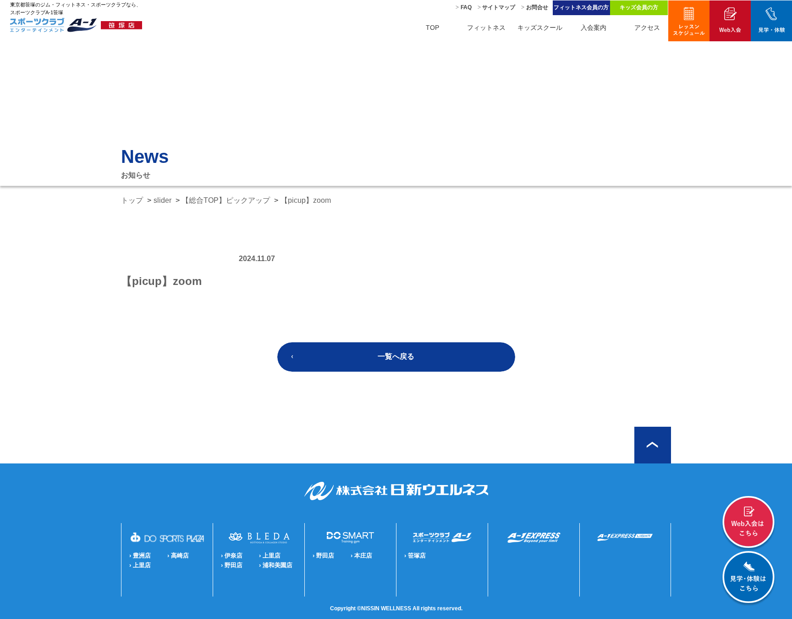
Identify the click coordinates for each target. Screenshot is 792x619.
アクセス (647, 27)
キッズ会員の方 (639, 7)
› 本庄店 (361, 555)
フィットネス (486, 27)
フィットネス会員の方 (581, 7)
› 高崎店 (178, 555)
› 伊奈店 (231, 555)
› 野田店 (231, 565)
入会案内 (593, 27)
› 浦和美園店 (275, 565)
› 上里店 (140, 565)
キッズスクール (539, 27)
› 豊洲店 (140, 555)
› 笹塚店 (415, 555)
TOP (432, 27)
